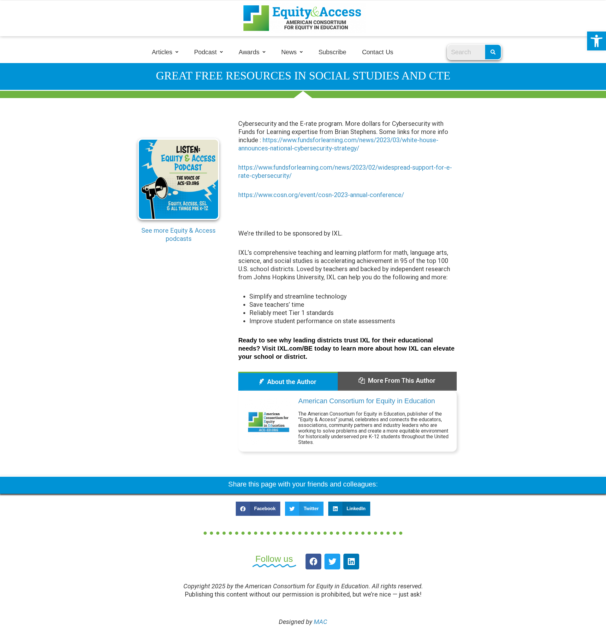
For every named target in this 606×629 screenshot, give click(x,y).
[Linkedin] (351, 561)
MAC (320, 622)
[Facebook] (313, 561)
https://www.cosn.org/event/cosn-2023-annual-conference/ (321, 195)
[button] (596, 41)
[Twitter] (332, 561)
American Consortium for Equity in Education (366, 401)
